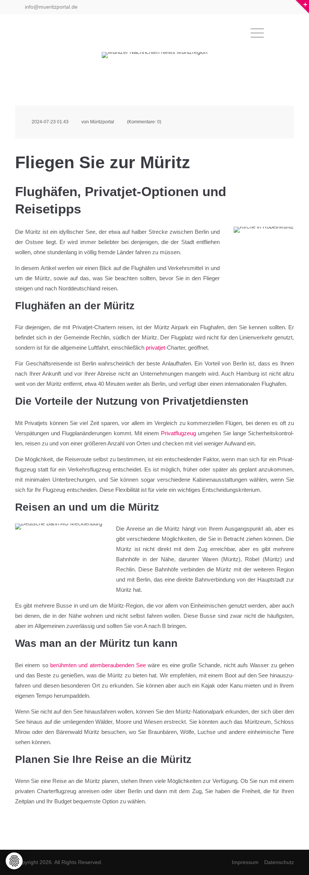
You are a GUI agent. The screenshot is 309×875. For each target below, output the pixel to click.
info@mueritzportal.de (50, 7)
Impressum (245, 862)
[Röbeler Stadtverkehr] (264, 247)
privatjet (155, 347)
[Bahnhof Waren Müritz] (58, 552)
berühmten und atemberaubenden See (98, 665)
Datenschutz (279, 862)
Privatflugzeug (178, 433)
